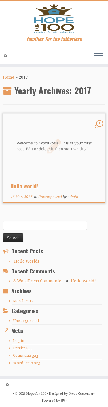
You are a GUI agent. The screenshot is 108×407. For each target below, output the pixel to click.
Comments (26, 355)
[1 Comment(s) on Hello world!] (100, 128)
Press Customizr (81, 394)
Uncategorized (50, 197)
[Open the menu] (98, 53)
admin (72, 197)
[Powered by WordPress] (63, 400)
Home (8, 77)
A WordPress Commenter (38, 281)
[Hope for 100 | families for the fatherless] (54, 18)
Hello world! (24, 186)
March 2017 (23, 301)
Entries (23, 348)
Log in (18, 340)
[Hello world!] (54, 146)
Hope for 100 (36, 394)
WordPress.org (26, 363)
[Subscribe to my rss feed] (6, 55)
